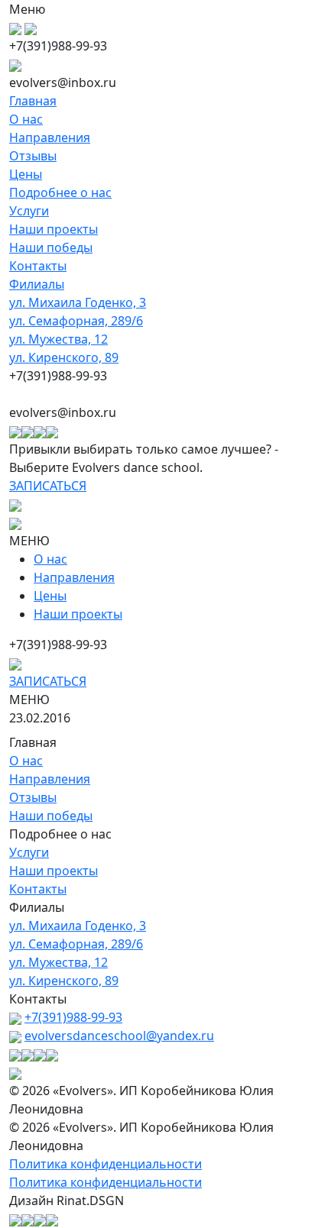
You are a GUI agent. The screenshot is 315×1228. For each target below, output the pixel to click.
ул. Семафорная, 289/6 (76, 320)
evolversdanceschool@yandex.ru (119, 1035)
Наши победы (51, 247)
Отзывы (33, 155)
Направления (49, 137)
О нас (26, 119)
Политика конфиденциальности (105, 1163)
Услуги (29, 210)
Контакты (38, 265)
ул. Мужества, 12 (58, 339)
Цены (25, 174)
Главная (33, 100)
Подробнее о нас (60, 192)
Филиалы (36, 284)
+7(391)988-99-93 (73, 1017)
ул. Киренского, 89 (64, 357)
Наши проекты (53, 229)
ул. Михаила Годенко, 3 (77, 302)
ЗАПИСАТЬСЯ (47, 485)
